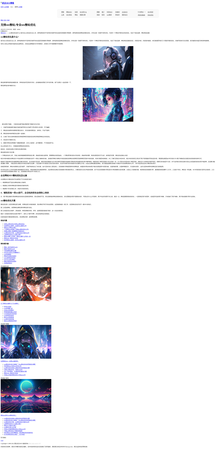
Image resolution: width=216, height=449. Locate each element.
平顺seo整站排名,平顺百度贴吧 (13, 431)
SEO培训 (150, 12)
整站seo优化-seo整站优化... (8, 415)
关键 (8, 20)
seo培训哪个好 (8, 308)
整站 (76, 15)
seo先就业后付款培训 (10, 313)
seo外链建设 (7, 254)
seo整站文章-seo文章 (10, 427)
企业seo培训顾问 (9, 310)
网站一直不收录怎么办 (11, 247)
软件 (103, 15)
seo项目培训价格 (9, 319)
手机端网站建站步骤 (10, 250)
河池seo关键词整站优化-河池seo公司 (15, 375)
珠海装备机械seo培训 (10, 312)
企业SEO (124, 12)
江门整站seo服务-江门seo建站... (10, 303)
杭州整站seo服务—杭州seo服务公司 (14, 240)
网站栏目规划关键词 (10, 256)
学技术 (117, 15)
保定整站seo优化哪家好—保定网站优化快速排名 (18, 432)
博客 (62, 12)
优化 (5, 20)
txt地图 (20, 7)
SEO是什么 (83, 12)
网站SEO (69, 12)
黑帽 (98, 12)
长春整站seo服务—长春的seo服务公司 (15, 225)
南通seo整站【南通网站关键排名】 (14, 231)
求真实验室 (141, 15)
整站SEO (3, 33)
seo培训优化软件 (9, 315)
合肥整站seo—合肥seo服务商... (10, 361)
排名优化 (150, 15)
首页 (2, 7)
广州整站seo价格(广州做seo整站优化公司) (16, 229)
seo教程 (109, 15)
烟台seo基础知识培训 (10, 321)
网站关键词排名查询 (10, 261)
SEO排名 (69, 15)
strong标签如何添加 (9, 258)
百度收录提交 (8, 263)
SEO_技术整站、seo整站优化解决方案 (15, 371)
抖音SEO (109, 12)
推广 (103, 12)
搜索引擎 (83, 15)
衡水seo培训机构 (9, 317)
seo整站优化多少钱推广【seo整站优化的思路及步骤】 (20, 364)
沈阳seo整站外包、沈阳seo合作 (13, 369)
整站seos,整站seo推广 (10, 227)
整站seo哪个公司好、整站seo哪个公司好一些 (17, 236)
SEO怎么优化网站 (9, 259)
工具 (62, 15)
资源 (98, 15)
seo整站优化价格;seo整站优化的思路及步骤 (17, 368)
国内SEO (124, 15)
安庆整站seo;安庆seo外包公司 (12, 366)
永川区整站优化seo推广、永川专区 (14, 434)
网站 (2, 20)
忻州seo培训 (7, 306)
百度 (76, 12)
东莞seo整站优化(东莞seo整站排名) (14, 224)
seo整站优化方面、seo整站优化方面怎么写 (16, 233)
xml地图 (6, 7)
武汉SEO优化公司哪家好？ (12, 252)
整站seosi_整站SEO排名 (11, 238)
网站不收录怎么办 (9, 249)
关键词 (117, 12)
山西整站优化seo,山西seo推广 (12, 234)
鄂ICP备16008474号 (35, 443)
